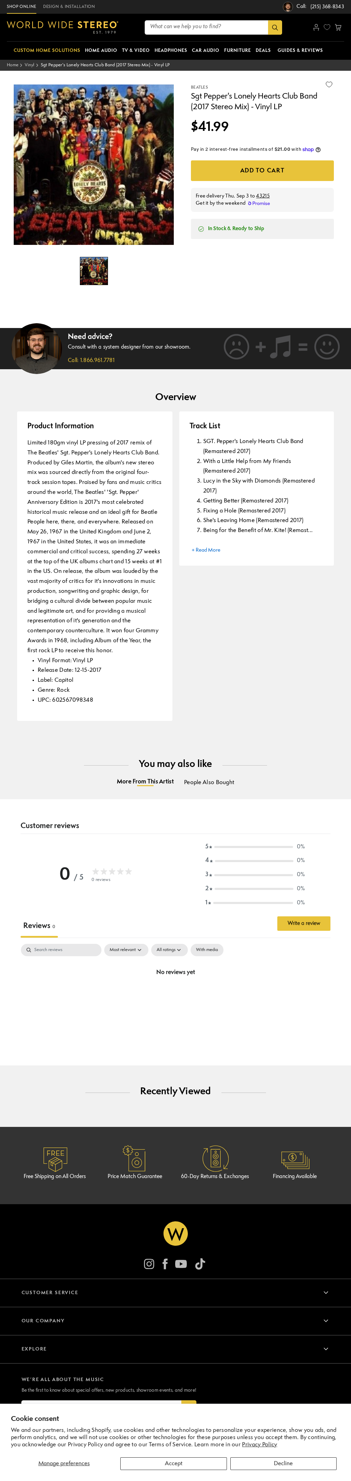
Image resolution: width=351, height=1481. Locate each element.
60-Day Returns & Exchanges (215, 1176)
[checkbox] (207, 950)
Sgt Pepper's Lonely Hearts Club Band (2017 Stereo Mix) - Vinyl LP (105, 65)
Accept (173, 1464)
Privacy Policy (259, 1445)
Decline (283, 1464)
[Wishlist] (327, 27)
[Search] (275, 27)
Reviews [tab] (39, 926)
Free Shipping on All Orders (55, 1176)
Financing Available (295, 1176)
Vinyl (30, 65)
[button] (338, 27)
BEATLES (199, 88)
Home (13, 65)
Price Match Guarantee (135, 1176)
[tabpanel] (175, 995)
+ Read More (206, 550)
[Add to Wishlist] (329, 84)
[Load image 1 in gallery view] (94, 271)
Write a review (304, 923)
